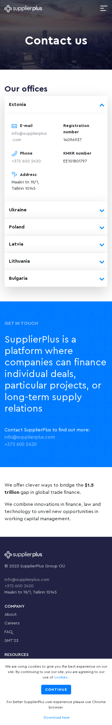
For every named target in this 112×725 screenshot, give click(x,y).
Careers (12, 623)
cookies (60, 677)
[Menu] (104, 8)
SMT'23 (11, 641)
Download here (57, 717)
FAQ (8, 632)
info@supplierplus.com (29, 437)
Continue (56, 689)
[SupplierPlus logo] (23, 9)
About (10, 614)
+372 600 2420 (26, 161)
